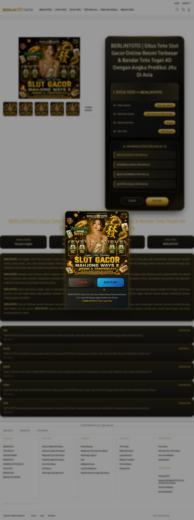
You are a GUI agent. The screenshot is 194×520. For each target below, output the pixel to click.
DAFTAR (110, 282)
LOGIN (81, 282)
